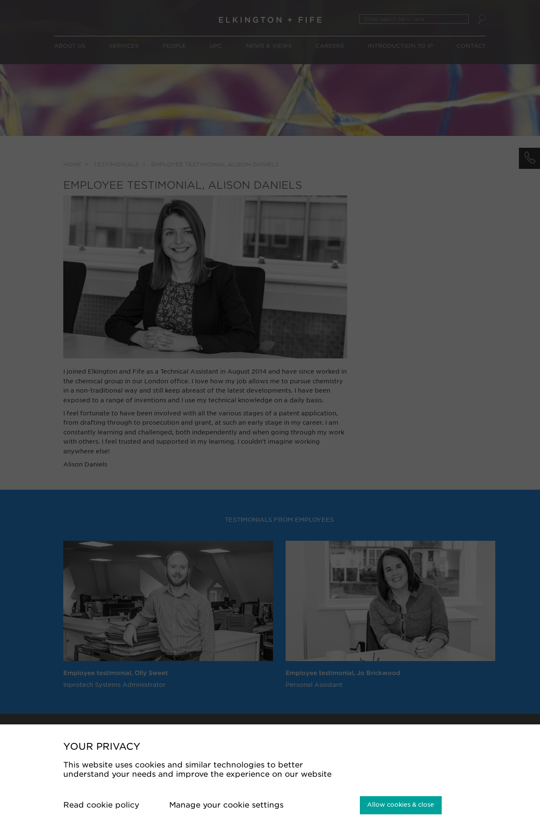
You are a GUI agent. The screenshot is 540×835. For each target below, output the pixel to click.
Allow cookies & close (400, 804)
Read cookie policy (102, 804)
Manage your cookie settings (227, 804)
